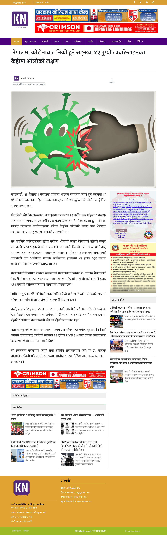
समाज (57, 41)
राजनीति (45, 41)
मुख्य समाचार (30, 41)
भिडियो (140, 41)
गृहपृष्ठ (16, 41)
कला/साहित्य (117, 41)
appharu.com (134, 531)
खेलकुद (103, 41)
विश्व (129, 41)
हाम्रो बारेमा (16, 531)
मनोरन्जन (78, 41)
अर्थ (67, 41)
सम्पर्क (26, 531)
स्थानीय (90, 41)
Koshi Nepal (27, 78)
